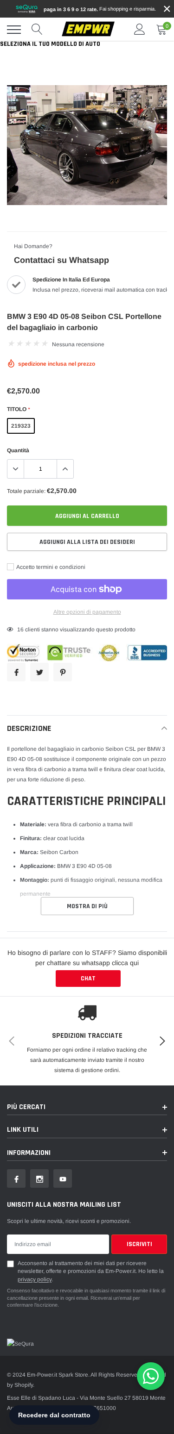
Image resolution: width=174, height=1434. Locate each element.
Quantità (18, 450)
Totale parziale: (26, 491)
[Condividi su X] (39, 672)
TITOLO (18, 409)
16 (20, 629)
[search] (37, 29)
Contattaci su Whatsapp (61, 260)
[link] (16, 1178)
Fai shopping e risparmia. (100, 9)
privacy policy (35, 1279)
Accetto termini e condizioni (50, 567)
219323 (21, 426)
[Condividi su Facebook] (16, 672)
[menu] (14, 30)
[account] (139, 29)
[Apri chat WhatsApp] (151, 1376)
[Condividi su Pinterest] (62, 672)
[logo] (88, 29)
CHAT (88, 978)
